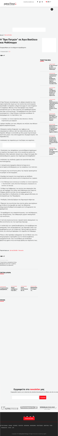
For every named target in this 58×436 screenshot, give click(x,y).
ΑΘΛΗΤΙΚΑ (46, 425)
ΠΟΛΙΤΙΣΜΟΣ (40, 425)
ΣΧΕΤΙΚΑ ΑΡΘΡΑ (5, 273)
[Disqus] (19, 322)
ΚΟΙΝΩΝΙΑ (26, 425)
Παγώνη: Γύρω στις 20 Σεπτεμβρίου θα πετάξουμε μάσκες (53, 151)
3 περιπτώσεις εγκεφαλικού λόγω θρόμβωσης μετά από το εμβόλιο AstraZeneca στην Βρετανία (8, 264)
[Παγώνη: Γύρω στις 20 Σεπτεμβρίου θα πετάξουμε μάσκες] (43, 150)
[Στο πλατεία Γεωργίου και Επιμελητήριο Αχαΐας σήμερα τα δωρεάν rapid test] (43, 138)
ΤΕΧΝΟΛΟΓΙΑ (4, 427)
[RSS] (42, 2)
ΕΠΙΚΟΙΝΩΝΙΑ (29, 418)
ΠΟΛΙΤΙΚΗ (20, 425)
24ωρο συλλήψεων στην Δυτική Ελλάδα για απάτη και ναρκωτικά (52, 92)
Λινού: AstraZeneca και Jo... (24, 289)
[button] (52, 10)
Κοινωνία (21, 250)
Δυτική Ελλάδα (13, 250)
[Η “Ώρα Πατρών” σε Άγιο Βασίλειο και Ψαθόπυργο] (43, 66)
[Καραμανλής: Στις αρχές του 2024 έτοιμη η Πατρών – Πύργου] (34, 281)
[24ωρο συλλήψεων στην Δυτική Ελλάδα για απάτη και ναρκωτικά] (15, 281)
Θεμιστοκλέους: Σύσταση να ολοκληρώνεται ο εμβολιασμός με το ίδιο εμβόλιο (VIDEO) (53, 129)
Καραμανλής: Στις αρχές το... (34, 289)
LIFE (13, 427)
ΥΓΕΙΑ (51, 425)
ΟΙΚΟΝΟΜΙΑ (33, 425)
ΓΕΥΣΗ (9, 427)
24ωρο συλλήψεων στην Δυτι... (14, 289)
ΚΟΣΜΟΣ (15, 425)
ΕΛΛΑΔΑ (10, 425)
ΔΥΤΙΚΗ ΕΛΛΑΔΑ (4, 425)
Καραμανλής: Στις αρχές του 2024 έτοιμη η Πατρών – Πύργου (53, 117)
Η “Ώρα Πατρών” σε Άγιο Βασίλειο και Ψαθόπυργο (53, 67)
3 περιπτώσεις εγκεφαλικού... (4, 288)
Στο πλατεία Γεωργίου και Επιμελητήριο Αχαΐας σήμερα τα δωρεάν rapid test (53, 140)
